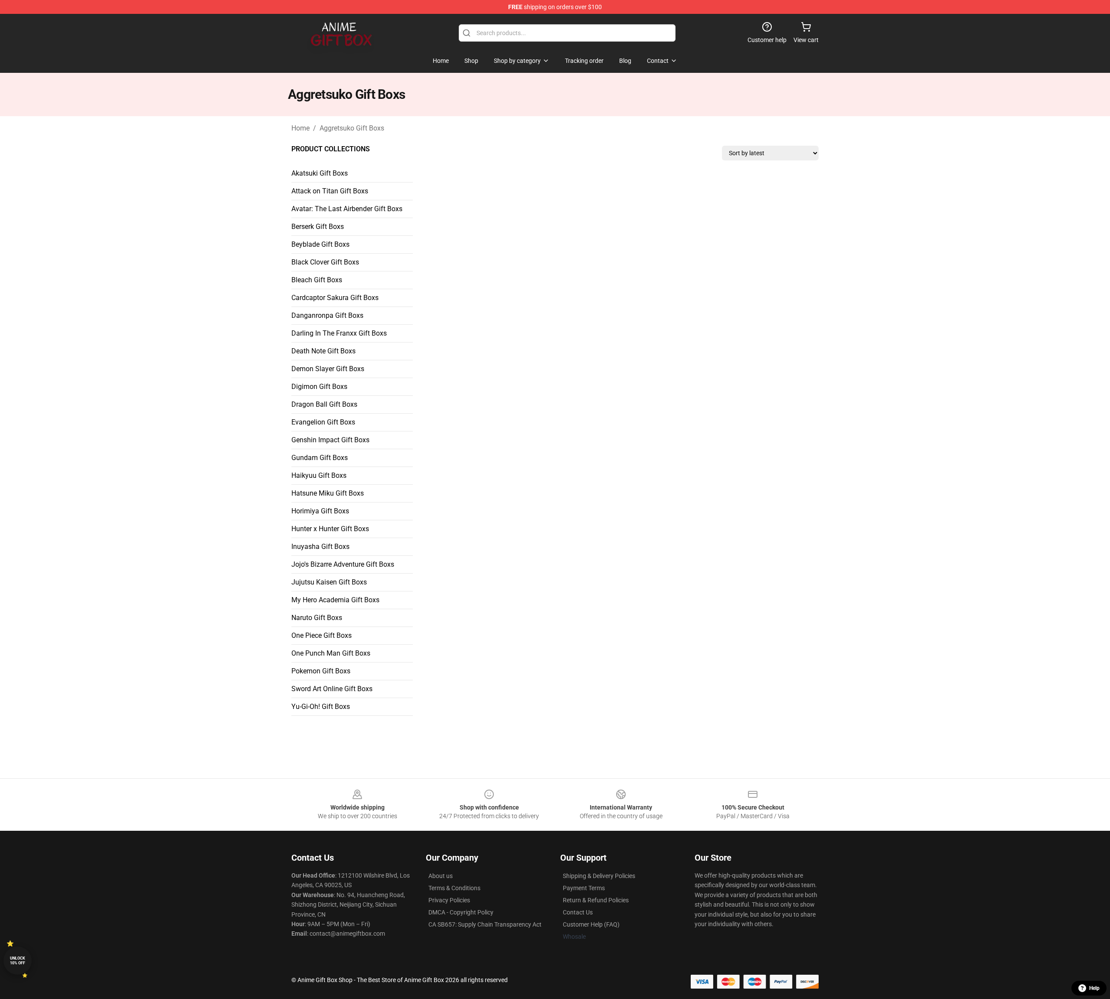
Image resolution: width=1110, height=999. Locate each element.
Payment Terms (584, 888)
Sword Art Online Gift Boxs (331, 689)
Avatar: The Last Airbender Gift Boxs (346, 209)
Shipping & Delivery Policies (599, 875)
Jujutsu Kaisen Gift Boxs (329, 582)
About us (440, 875)
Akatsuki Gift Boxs (319, 173)
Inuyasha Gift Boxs (320, 546)
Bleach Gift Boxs (316, 280)
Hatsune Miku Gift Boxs (327, 493)
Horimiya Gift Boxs (320, 511)
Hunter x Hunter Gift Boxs (330, 529)
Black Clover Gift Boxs (325, 262)
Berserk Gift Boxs (317, 226)
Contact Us (578, 912)
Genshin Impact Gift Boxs (330, 440)
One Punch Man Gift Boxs (330, 653)
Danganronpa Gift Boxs (327, 315)
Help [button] (1094, 988)
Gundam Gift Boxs (319, 458)
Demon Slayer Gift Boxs (327, 369)
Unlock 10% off (17, 960)
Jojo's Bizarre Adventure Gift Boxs (342, 564)
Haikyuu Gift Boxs (318, 475)
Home (300, 128)
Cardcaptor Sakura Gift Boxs (335, 298)
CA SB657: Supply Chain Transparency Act (485, 924)
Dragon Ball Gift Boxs (324, 404)
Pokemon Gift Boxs (320, 671)
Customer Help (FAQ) (591, 924)
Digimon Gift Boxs (319, 386)
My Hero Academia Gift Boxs (335, 600)
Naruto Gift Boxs (316, 618)
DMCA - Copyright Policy (460, 912)
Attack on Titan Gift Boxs (329, 191)
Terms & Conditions (454, 888)
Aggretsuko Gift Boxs (352, 128)
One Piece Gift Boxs (321, 635)
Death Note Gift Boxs (323, 351)
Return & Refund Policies (596, 900)
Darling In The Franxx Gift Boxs (339, 333)
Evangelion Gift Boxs (323, 422)
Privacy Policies (449, 900)
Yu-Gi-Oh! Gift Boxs (320, 706)
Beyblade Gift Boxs (320, 244)
